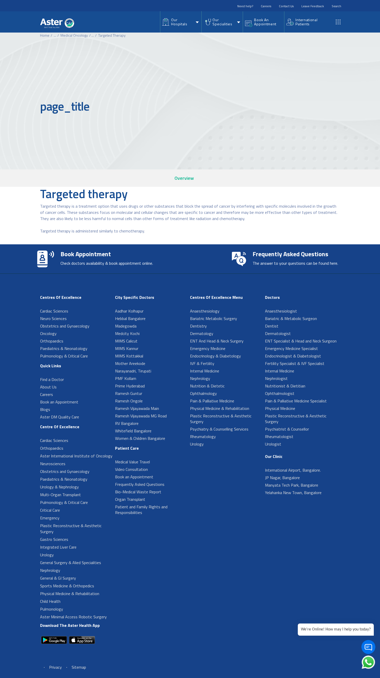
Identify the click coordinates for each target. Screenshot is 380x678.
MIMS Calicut (126, 341)
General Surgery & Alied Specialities (70, 562)
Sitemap (79, 667)
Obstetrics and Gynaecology (64, 326)
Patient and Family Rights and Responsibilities (141, 510)
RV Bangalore (127, 423)
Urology (47, 555)
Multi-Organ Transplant (60, 495)
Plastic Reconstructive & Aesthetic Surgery (71, 529)
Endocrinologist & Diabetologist (293, 356)
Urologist (273, 444)
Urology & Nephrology (59, 487)
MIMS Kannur (126, 348)
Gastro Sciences (54, 539)
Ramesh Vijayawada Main (137, 408)
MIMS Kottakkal (129, 356)
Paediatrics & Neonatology (63, 348)
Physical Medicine (280, 408)
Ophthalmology (203, 393)
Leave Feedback (312, 6)
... (55, 35)
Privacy (55, 667)
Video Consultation (131, 469)
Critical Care (50, 510)
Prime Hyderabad (130, 386)
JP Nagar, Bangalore (282, 477)
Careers (266, 6)
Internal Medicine (204, 371)
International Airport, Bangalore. (293, 470)
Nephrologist (276, 378)
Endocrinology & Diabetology (215, 356)
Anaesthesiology (204, 311)
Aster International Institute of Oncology (76, 456)
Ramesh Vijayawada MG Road (141, 416)
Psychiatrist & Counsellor (287, 429)
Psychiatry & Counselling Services (219, 429)
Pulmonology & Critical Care (64, 356)
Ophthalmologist (279, 393)
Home (44, 35)
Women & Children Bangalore (140, 438)
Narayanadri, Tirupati (133, 371)
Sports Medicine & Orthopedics (67, 586)
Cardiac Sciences (54, 311)
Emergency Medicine (207, 348)
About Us (48, 387)
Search (336, 6)
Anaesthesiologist (281, 311)
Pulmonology (51, 609)
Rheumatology (203, 436)
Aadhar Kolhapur (129, 311)
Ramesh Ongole (129, 401)
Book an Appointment (59, 402)
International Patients (306, 22)
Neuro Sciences (53, 318)
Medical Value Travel (132, 462)
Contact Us (286, 6)
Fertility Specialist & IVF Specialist (294, 363)
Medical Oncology (74, 35)
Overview (184, 178)
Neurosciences (52, 464)
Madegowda (125, 326)
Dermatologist (278, 333)
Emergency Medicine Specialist (291, 348)
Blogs (45, 409)
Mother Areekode (130, 363)
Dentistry (198, 326)
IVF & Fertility (202, 363)
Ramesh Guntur (128, 393)
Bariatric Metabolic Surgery (213, 318)
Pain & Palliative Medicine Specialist (296, 401)
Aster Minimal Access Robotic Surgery (73, 617)
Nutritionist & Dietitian (285, 386)
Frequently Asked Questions (139, 484)
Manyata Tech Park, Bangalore (291, 485)
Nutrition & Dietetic (207, 386)
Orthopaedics (51, 341)
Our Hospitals (179, 22)
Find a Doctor (52, 379)
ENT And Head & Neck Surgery (217, 341)
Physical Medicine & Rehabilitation (69, 593)
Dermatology (201, 333)
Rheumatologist (279, 436)
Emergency (49, 518)
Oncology (48, 333)
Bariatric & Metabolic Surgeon (291, 318)
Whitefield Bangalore (133, 431)
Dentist (271, 326)
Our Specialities (222, 22)
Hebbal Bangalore (130, 318)
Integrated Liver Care (58, 547)
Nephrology (50, 570)
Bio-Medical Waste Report (138, 492)
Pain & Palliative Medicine (212, 401)
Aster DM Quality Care (59, 417)
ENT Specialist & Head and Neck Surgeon (301, 341)
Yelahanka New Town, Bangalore (293, 492)
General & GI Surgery (58, 578)
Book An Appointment (265, 22)
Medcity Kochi (127, 333)
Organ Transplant (130, 499)
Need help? (245, 6)
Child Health (50, 601)
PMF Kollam (125, 378)
